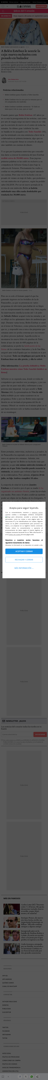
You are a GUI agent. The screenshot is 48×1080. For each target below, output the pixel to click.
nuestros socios (37, 512)
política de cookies (15, 535)
